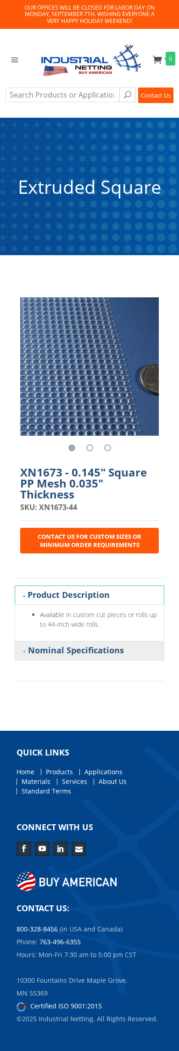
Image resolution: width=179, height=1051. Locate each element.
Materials (36, 781)
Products (59, 772)
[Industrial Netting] (89, 58)
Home (25, 772)
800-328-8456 (37, 929)
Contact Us (156, 95)
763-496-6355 (60, 941)
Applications (103, 772)
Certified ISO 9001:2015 (65, 1006)
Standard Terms (46, 791)
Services (74, 781)
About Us (113, 781)
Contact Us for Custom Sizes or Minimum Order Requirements (89, 540)
